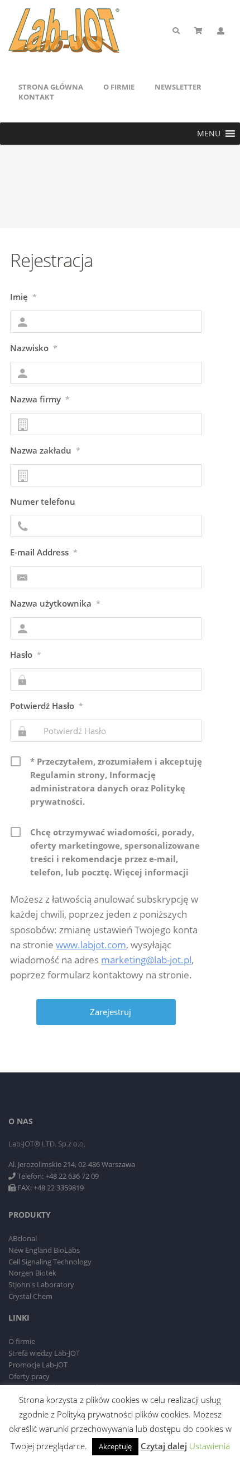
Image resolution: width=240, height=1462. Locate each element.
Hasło (25, 654)
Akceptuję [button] (115, 1446)
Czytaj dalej (164, 1445)
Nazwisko (33, 347)
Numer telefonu (42, 501)
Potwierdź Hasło (46, 705)
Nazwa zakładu (45, 450)
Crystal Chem (30, 1296)
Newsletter (178, 87)
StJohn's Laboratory (41, 1284)
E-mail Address (44, 552)
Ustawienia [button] (209, 1445)
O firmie (119, 87)
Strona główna (50, 87)
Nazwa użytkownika (55, 603)
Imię (23, 296)
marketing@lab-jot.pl (146, 959)
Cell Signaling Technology (50, 1262)
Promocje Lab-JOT (38, 1365)
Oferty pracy (29, 1376)
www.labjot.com (91, 944)
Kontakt (36, 97)
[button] (208, 133)
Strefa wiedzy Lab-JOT (44, 1353)
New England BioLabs (44, 1250)
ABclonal (22, 1238)
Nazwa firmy (40, 399)
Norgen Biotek (32, 1273)
